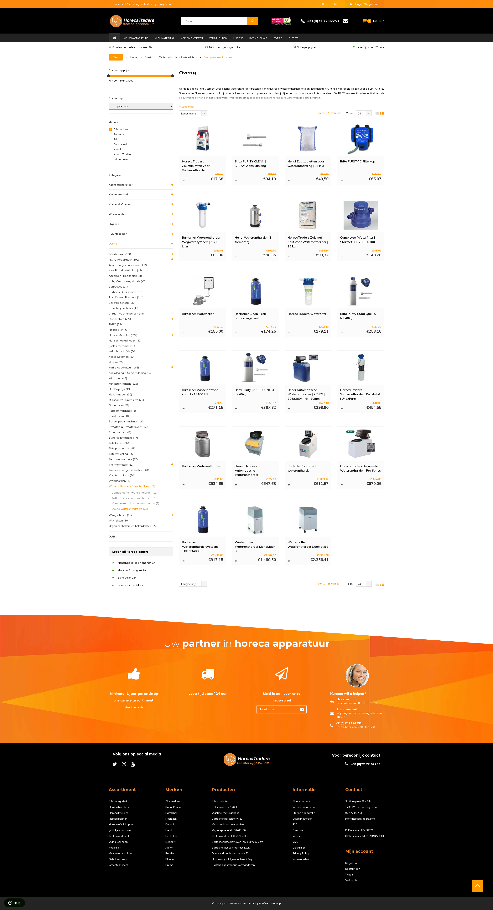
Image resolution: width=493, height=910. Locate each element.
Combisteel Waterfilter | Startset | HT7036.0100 (357, 239)
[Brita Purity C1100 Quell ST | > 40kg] (255, 367)
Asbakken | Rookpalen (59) (126, 276)
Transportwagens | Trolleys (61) (129, 470)
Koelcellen (115, 847)
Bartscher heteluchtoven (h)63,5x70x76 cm (237, 841)
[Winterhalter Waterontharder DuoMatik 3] (308, 519)
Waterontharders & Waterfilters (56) (132, 486)
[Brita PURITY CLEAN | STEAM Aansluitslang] (255, 139)
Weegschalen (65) (120, 515)
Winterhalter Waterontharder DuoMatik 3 (308, 544)
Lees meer (188, 106)
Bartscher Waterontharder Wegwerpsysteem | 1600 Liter (201, 241)
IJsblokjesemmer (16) (122, 346)
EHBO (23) (115, 324)
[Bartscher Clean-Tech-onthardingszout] (255, 291)
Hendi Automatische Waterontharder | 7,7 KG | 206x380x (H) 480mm (306, 394)
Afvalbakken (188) (120, 254)
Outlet (293, 38)
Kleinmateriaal (164, 38)
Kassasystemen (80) (121, 356)
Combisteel (120, 144)
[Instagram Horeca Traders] (124, 764)
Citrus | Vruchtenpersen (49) (126, 313)
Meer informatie (134, 707)
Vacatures (298, 836)
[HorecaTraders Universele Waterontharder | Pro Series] (360, 443)
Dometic (170, 824)
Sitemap (276, 903)
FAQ (295, 824)
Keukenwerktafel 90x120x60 (229, 836)
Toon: (349, 113)
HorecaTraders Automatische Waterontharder (246, 470)
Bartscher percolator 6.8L (227, 818)
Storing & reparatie (304, 812)
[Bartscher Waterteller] (202, 291)
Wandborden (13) (120, 481)
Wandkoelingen (118, 841)
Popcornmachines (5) (122, 410)
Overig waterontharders (218, 57)
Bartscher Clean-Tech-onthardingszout (251, 316)
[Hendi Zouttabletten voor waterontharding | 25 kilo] (308, 139)
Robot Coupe (173, 807)
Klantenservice (301, 801)
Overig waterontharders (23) (130, 509)
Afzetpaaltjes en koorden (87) (128, 265)
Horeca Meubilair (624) (123, 335)
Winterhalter (121, 159)
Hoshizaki (171, 818)
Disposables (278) (120, 319)
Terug (116, 57)
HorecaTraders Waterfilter (307, 314)
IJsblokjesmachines (120, 830)
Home (114, 38)
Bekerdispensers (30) (122, 302)
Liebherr (170, 841)
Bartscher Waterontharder (201, 466)
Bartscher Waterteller (198, 314)
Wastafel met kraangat (225, 812)
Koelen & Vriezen (192, 38)
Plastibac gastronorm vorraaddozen (233, 864)
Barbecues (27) (118, 286)
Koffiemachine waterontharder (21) (134, 498)
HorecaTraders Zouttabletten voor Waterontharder (196, 165)
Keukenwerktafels (119, 836)
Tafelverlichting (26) (121, 454)
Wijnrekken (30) (118, 520)
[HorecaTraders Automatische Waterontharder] (255, 443)
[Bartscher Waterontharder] (202, 443)
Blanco (169, 859)
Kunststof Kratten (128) (123, 383)
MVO (295, 841)
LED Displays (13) (120, 389)
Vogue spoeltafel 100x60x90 (229, 830)
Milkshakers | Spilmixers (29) (126, 400)
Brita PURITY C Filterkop (357, 161)
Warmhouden (218, 38)
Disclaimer (299, 847)
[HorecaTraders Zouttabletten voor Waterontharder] (202, 139)
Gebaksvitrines (118, 859)
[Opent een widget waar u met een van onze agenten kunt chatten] (14, 903)
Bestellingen (352, 868)
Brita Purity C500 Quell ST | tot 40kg (360, 316)
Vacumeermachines (120, 853)
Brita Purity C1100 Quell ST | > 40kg (255, 392)
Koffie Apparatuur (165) (124, 367)
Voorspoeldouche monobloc (228, 824)
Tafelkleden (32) (119, 443)
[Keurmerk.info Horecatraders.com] (281, 20)
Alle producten (220, 801)
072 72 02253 (353, 812)
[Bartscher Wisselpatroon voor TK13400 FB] (202, 367)
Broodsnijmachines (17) (123, 308)
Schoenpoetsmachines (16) (126, 421)
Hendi (117, 149)
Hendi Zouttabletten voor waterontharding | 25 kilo (306, 163)
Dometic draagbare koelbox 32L (231, 853)
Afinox (169, 847)
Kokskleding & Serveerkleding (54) (130, 373)
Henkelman (172, 836)
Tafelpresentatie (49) (122, 448)
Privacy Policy (301, 853)
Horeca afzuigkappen (121, 824)
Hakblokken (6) (118, 329)
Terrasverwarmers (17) (123, 459)
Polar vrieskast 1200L (225, 807)
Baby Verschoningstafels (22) (127, 281)
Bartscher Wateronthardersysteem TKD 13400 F (200, 546)
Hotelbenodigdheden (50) (125, 340)
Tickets (349, 874)
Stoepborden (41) (120, 432)
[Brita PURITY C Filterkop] (360, 139)
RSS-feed (263, 903)
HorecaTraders (123, 154)
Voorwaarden (301, 859)
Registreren (352, 863)
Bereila (169, 853)
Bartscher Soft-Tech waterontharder (302, 468)
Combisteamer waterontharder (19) (134, 492)
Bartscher (120, 134)
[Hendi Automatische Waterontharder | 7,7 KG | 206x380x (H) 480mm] (308, 367)
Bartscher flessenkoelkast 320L (231, 847)
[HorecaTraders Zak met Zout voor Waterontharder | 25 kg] (308, 215)
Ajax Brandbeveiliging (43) (125, 270)
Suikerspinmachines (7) (123, 437)
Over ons (298, 830)
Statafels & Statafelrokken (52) (128, 427)
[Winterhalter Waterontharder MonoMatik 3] (255, 519)
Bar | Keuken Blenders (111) (126, 297)
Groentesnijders (118, 864)
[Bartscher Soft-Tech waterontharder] (308, 443)
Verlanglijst (351, 880)
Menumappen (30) (120, 394)
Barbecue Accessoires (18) (125, 292)
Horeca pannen (118, 818)
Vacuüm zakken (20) (122, 475)
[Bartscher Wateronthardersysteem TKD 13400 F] (202, 519)
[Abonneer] (302, 709)
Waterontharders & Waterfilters (178, 57)
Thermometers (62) (121, 464)
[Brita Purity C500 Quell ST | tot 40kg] (360, 291)
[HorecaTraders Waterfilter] (308, 291)
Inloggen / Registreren (365, 4)
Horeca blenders (119, 807)
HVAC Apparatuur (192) (124, 259)
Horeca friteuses (118, 812)
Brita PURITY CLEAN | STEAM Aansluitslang (250, 163)
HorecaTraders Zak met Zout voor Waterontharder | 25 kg (308, 241)
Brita (116, 139)
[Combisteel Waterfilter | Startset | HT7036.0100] (360, 215)
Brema (169, 864)
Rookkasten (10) (119, 416)
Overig (277, 38)
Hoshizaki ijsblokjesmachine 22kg (232, 859)
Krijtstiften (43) (118, 378)
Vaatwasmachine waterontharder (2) (135, 503)
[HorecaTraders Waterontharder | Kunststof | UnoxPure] (360, 367)
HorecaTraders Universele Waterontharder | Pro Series (360, 468)
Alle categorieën (118, 801)
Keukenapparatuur (136, 38)
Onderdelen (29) (119, 405)
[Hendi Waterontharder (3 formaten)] (255, 215)
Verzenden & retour (304, 807)
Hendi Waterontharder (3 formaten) (253, 239)
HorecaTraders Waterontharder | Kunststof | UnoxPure (360, 394)
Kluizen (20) (116, 362)
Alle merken (121, 129)
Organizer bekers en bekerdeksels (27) (133, 526)
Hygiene (238, 38)
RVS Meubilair (258, 38)
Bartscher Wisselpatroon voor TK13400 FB (200, 392)
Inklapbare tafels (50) (122, 351)
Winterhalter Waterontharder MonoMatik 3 (255, 546)
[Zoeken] (252, 21)
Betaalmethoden (302, 818)
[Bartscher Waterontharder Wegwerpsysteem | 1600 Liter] (202, 215)
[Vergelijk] (323, 4)
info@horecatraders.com (360, 818)
